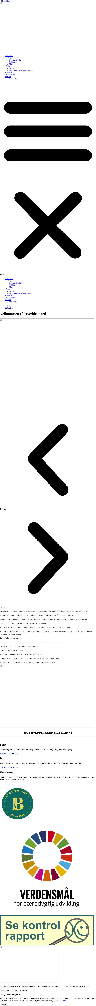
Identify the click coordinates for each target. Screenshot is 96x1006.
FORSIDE (9, 56)
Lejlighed (12, 62)
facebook (12, 79)
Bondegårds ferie (11, 58)
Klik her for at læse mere (9, 753)
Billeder (12, 68)
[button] (48, 179)
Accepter (4, 1005)
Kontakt (8, 77)
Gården (7, 66)
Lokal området (10, 75)
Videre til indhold (6, 1)
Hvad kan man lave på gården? (20, 70)
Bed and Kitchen (15, 60)
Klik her (63, 1001)
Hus (10, 64)
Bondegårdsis (10, 73)
